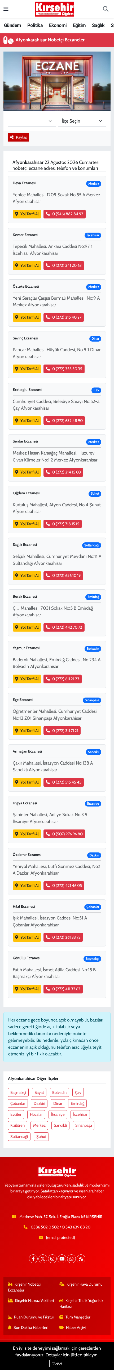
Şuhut (41, 1136)
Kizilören (17, 1125)
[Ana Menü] (5, 9)
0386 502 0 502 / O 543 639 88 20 (60, 1227)
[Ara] (105, 9)
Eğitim (79, 25)
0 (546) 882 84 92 (67, 214)
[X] (42, 1258)
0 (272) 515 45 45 (66, 782)
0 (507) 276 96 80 (67, 834)
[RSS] (81, 1258)
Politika (35, 25)
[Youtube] (62, 1258)
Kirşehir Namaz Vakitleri (34, 1300)
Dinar (57, 1103)
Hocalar (36, 1114)
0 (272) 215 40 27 (66, 317)
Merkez (39, 1125)
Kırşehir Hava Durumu (85, 1284)
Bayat (39, 1092)
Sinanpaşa (83, 1125)
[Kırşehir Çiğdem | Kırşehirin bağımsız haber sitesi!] (54, 8)
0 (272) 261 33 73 (66, 937)
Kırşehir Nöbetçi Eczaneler (24, 1287)
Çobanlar (17, 1103)
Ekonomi (58, 25)
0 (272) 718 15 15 (65, 524)
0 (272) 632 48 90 (67, 420)
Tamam (57, 1363)
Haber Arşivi (76, 1327)
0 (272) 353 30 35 (67, 368)
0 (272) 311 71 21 (65, 730)
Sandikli (60, 1125)
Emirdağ (77, 1103)
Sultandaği (19, 1136)
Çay (78, 1092)
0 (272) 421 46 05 (67, 885)
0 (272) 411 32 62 (66, 989)
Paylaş (21, 137)
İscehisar (80, 1114)
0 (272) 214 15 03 (66, 472)
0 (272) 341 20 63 (67, 265)
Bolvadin (59, 1092)
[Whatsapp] (71, 1258)
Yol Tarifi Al (29, 214)
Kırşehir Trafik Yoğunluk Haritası (81, 1303)
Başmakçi (18, 1092)
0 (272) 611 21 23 (65, 678)
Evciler (15, 1114)
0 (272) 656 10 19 (66, 575)
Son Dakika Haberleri (31, 1327)
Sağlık (98, 25)
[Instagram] (52, 1258)
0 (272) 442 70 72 (67, 627)
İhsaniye (58, 1114)
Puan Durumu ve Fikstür (34, 1317)
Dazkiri (39, 1103)
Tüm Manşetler (77, 1317)
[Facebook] (33, 1258)
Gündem (12, 25)
